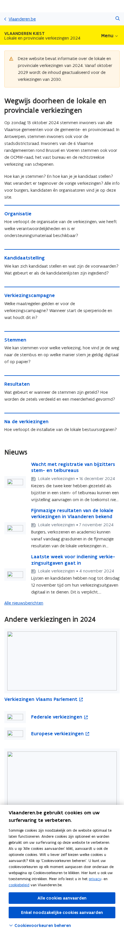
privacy (95, 878)
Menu (107, 35)
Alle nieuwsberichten (23, 603)
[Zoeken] (117, 19)
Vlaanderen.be (22, 19)
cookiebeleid (19, 884)
